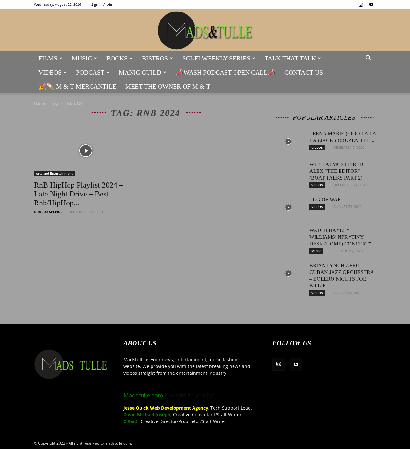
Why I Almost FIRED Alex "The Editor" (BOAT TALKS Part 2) (336, 171)
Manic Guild (140, 72)
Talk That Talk (290, 58)
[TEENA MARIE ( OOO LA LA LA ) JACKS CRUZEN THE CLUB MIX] (288, 141)
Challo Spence (48, 211)
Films (47, 58)
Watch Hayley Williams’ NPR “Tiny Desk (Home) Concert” (340, 237)
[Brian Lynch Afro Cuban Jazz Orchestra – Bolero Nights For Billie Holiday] (288, 273)
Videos (50, 72)
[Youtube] (371, 4)
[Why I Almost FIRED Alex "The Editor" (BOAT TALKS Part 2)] (288, 172)
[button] (368, 59)
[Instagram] (360, 4)
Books (116, 58)
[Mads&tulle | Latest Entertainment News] (205, 30)
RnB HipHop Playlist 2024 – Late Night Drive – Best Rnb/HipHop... (78, 194)
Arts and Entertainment (54, 173)
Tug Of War (325, 199)
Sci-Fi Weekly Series (216, 58)
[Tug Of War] (288, 207)
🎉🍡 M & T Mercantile (77, 86)
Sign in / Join (101, 4)
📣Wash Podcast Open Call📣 (225, 72)
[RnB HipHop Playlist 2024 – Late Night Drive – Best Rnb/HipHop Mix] (86, 150)
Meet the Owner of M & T (167, 86)
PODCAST (90, 72)
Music (82, 58)
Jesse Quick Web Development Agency (165, 408)
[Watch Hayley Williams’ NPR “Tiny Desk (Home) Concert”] (288, 238)
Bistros (155, 58)
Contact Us (303, 72)
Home (39, 103)
